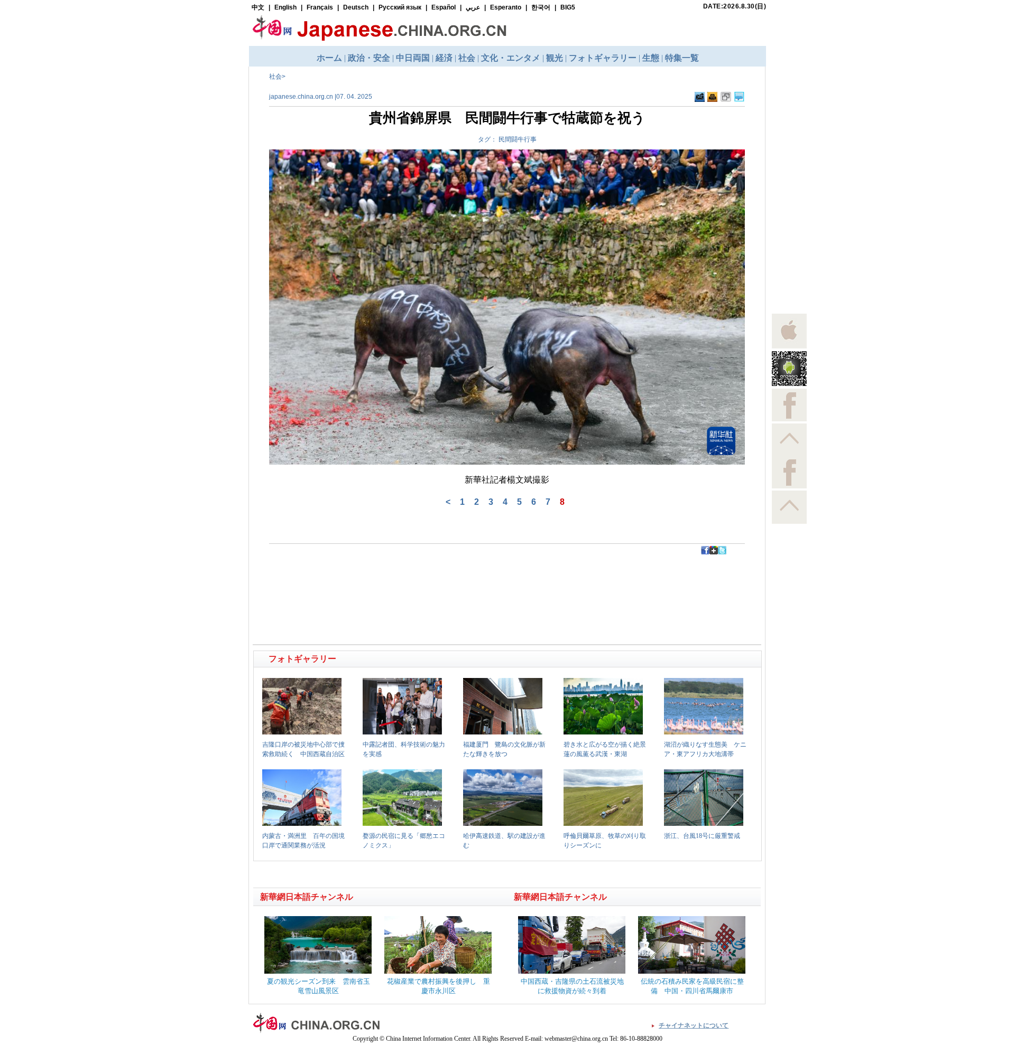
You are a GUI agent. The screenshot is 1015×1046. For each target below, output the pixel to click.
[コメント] (739, 97)
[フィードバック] (700, 97)
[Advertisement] (381, 578)
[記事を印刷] (712, 97)
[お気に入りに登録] (726, 97)
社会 (275, 76)
